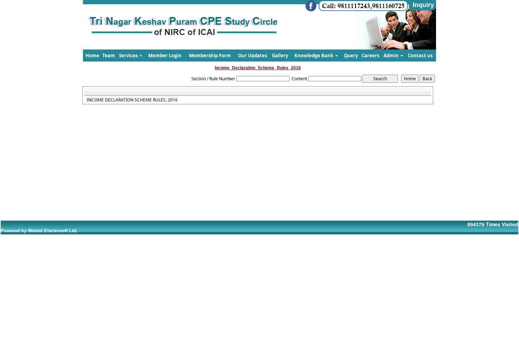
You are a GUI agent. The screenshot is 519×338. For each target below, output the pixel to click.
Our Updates (252, 55)
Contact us (420, 55)
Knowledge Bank (314, 55)
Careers (370, 55)
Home (92, 55)
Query (351, 55)
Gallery (280, 55)
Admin (391, 55)
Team (108, 55)
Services (129, 55)
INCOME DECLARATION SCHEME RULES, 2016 (132, 100)
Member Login (164, 55)
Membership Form (210, 55)
